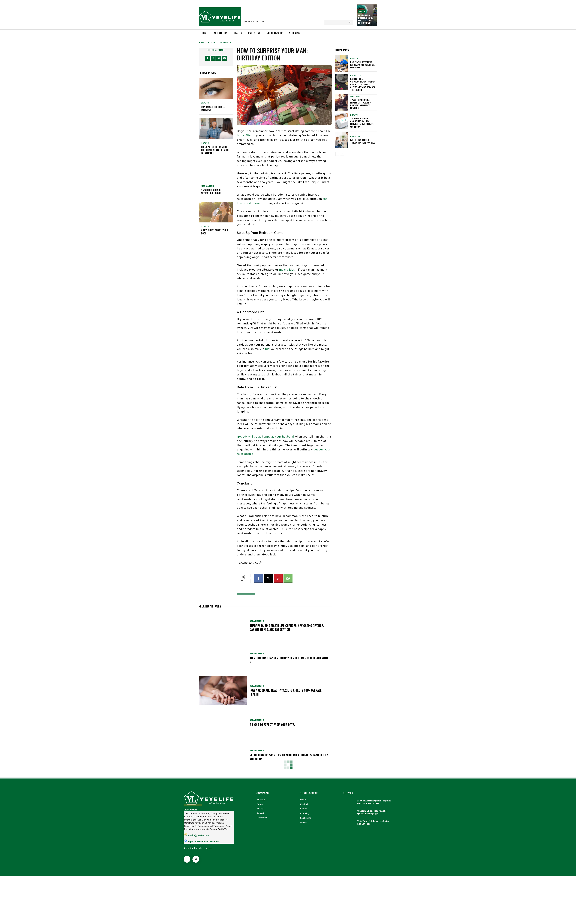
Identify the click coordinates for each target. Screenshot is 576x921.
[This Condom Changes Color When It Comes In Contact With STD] (223, 658)
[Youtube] (224, 58)
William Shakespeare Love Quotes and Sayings (372, 812)
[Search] (350, 22)
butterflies (244, 135)
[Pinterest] (278, 578)
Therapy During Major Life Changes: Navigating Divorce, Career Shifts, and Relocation (287, 627)
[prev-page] (337, 154)
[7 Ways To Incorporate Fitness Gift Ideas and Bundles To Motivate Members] (341, 102)
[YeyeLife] (220, 16)
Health (362, 11)
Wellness (355, 96)
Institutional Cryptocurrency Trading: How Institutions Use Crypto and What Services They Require (362, 84)
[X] (218, 58)
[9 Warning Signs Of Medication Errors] (216, 172)
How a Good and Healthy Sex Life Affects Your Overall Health (286, 692)
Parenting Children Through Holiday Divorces (362, 141)
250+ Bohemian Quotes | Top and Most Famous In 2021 (374, 802)
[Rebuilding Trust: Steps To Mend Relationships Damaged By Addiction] (223, 755)
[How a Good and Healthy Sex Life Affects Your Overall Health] (223, 690)
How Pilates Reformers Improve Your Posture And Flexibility (362, 64)
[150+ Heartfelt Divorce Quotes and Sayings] (349, 822)
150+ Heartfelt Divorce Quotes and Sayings (373, 822)
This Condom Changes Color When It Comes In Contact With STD (289, 660)
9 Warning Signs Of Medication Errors (211, 191)
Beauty (205, 103)
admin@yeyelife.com (198, 835)
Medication (207, 186)
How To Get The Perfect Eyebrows (213, 108)
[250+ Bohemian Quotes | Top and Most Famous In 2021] (349, 802)
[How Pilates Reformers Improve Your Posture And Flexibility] (341, 63)
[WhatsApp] (288, 578)
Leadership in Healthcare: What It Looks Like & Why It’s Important (367, 19)
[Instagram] (213, 58)
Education (355, 75)
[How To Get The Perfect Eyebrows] (216, 88)
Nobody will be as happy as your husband (265, 436)
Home (201, 42)
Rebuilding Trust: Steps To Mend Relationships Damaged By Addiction (289, 757)
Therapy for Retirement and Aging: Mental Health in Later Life (214, 150)
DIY (267, 349)
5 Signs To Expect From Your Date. (272, 724)
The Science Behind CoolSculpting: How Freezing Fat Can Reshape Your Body (362, 122)
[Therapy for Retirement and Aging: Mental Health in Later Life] (216, 128)
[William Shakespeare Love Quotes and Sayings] (349, 812)
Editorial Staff (216, 50)
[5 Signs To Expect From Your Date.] (223, 723)
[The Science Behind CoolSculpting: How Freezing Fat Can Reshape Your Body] (341, 121)
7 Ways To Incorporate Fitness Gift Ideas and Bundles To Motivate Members (360, 104)
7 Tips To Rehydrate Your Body (214, 231)
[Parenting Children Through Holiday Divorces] (341, 140)
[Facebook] (207, 58)
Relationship (226, 42)
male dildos (287, 269)
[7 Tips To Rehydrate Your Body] (216, 212)
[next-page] (342, 154)
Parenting (355, 136)
